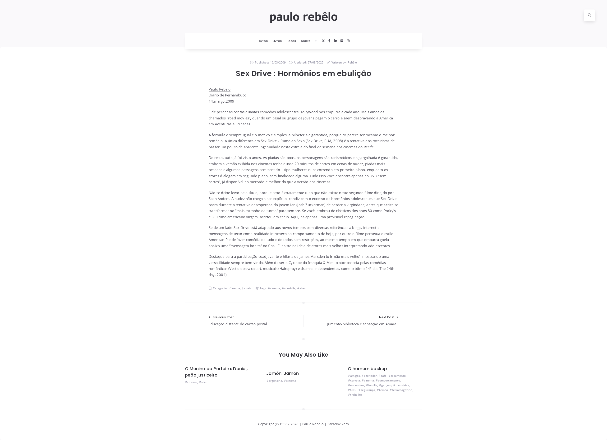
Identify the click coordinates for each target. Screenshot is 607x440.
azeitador (370, 376)
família (372, 385)
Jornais (246, 288)
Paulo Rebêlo (219, 89)
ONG (353, 390)
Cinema (235, 288)
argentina (275, 381)
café (383, 376)
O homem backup (367, 369)
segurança (368, 390)
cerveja (355, 380)
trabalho (356, 395)
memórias (402, 385)
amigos (355, 376)
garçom (386, 385)
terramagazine (402, 390)
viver (302, 288)
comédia (289, 288)
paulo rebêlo (303, 17)
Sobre (305, 41)
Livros (277, 41)
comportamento (389, 380)
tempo (383, 390)
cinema (275, 288)
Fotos (291, 41)
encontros (357, 385)
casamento (398, 376)
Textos (262, 41)
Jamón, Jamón (282, 373)
